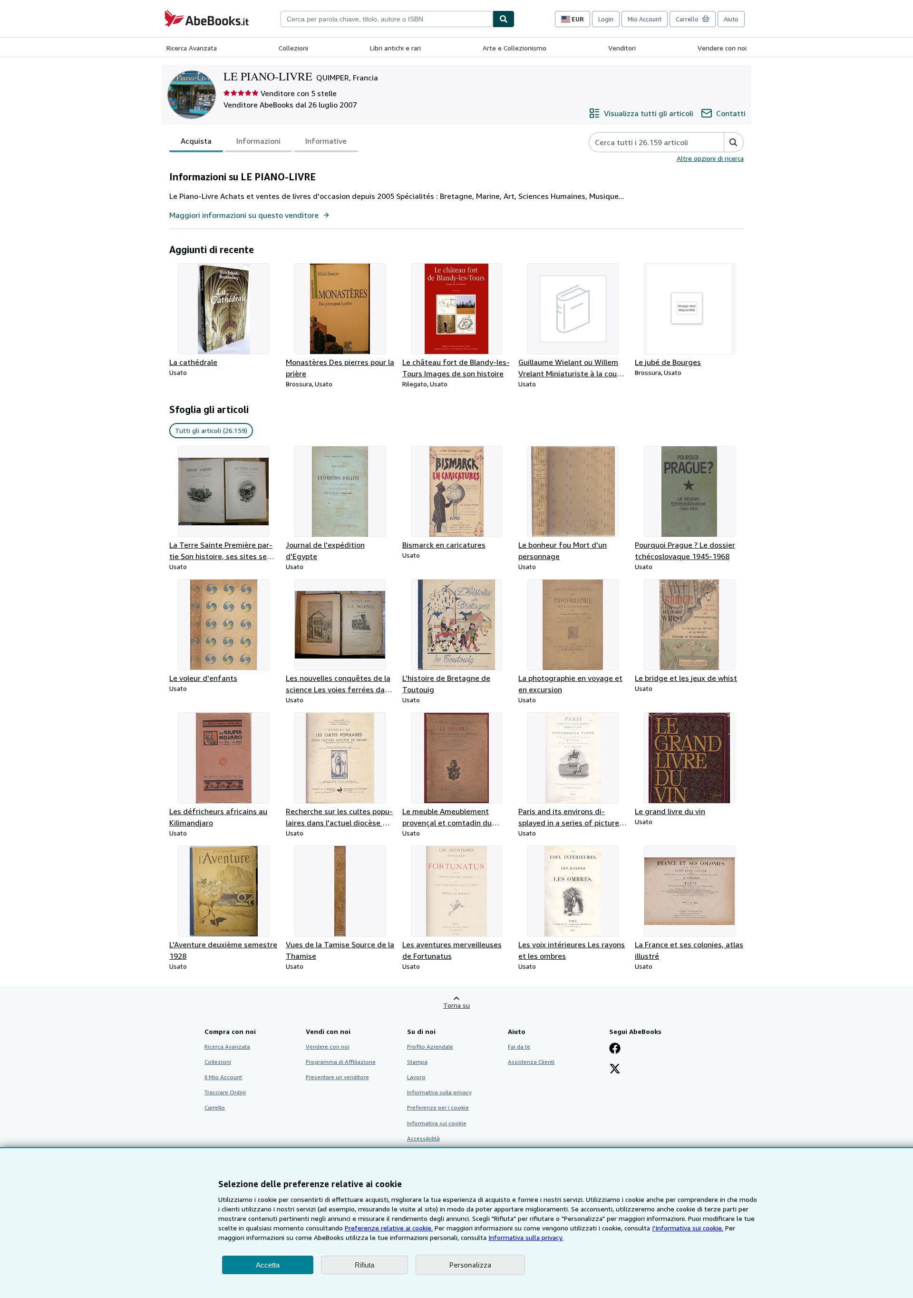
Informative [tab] (326, 141)
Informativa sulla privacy (439, 1092)
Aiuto (731, 19)
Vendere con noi (722, 48)
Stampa (417, 1061)
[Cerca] (503, 19)
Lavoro (416, 1077)
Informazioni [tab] (258, 141)
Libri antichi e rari (395, 48)
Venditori (622, 48)
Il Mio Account (223, 1077)
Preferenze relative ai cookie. (389, 1228)
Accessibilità (423, 1138)
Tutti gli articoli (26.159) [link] (211, 430)
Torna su (456, 1005)
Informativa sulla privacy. (525, 1237)
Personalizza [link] (470, 1264)
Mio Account (644, 19)
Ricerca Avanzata (191, 48)
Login (605, 19)
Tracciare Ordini (225, 1092)
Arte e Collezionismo (514, 48)
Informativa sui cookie (436, 1123)
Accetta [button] (268, 1265)
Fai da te (519, 1046)
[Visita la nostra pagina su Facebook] (615, 1049)
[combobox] (387, 19)
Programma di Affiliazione (341, 1061)
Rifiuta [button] (364, 1265)
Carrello (214, 1107)
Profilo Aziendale (430, 1046)
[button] (733, 142)
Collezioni (293, 48)
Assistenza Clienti (531, 1061)
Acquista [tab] (196, 141)
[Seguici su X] (615, 1070)
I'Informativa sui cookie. (687, 1228)
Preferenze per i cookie (438, 1107)
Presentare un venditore (337, 1077)
